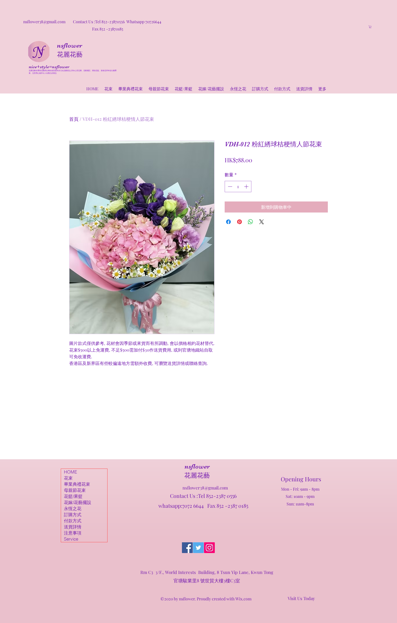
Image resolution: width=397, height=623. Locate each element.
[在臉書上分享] (228, 221)
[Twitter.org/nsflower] (198, 547)
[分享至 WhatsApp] (250, 221)
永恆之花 (72, 508)
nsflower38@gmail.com (205, 488)
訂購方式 (72, 514)
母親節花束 (75, 490)
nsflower (69, 45)
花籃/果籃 (73, 496)
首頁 (73, 119)
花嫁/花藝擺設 (77, 502)
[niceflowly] (187, 547)
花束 (68, 478)
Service (71, 539)
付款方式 (72, 520)
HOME (70, 472)
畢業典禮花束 (77, 484)
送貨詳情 (72, 527)
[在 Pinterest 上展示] (239, 221)
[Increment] (247, 186)
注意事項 (72, 533)
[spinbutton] (238, 186)
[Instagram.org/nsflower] (209, 547)
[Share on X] (261, 221)
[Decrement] (229, 186)
